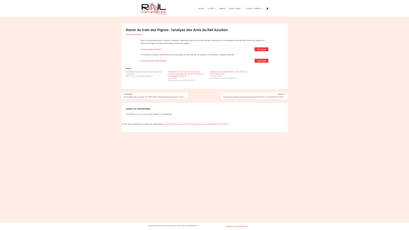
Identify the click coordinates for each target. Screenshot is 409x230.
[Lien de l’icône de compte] (267, 8)
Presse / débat (235, 8)
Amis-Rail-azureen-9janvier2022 (151, 49)
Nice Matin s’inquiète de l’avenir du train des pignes (143, 72)
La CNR (211, 8)
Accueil (201, 8)
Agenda (222, 8)
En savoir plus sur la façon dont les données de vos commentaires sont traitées (196, 124)
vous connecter (142, 114)
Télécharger (261, 49)
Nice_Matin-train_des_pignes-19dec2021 (154, 60)
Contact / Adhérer (253, 8)
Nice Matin (179, 55)
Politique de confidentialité (236, 226)
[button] (215, 8)
